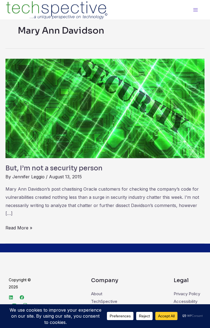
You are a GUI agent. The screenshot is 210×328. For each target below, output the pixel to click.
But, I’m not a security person (54, 168)
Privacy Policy (187, 293)
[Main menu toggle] (196, 10)
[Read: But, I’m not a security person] (105, 108)
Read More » (18, 227)
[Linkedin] (11, 297)
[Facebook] (22, 297)
